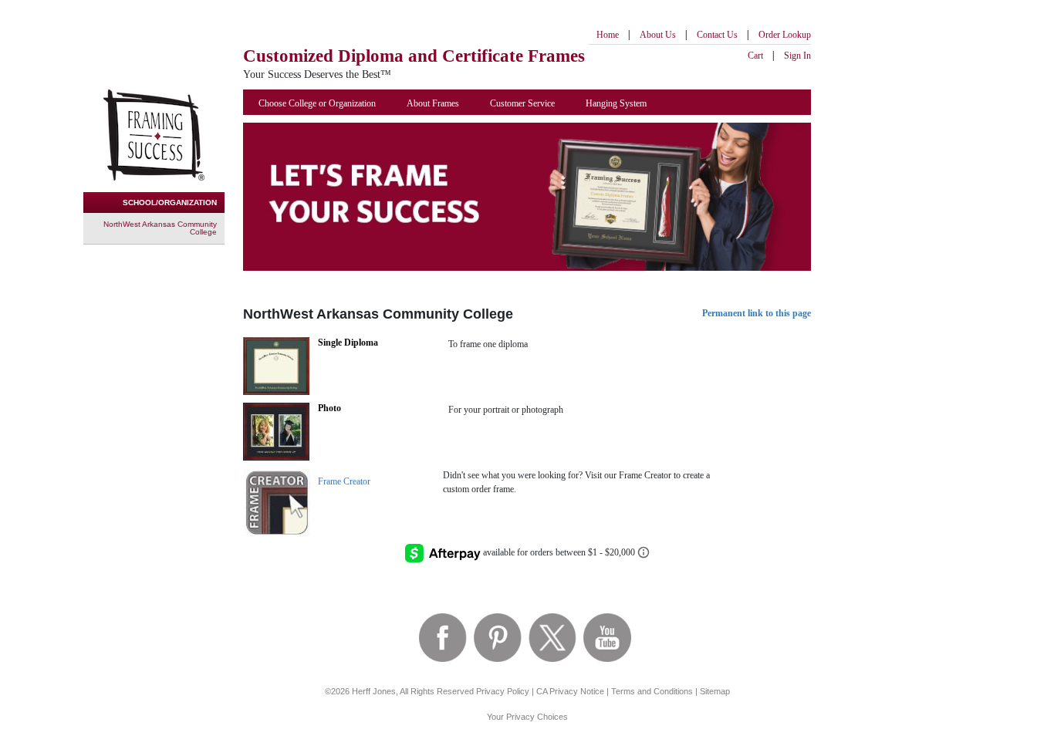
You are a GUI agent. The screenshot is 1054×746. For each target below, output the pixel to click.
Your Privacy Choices (527, 716)
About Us (658, 34)
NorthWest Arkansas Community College (160, 228)
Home (607, 34)
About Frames (433, 103)
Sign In (797, 55)
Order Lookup (784, 34)
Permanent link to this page (756, 313)
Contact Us (717, 34)
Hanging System (616, 103)
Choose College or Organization (317, 103)
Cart (755, 55)
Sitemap (715, 691)
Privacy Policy (502, 691)
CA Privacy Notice (570, 691)
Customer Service (522, 103)
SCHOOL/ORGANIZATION (170, 202)
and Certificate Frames (414, 56)
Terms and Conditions (652, 691)
